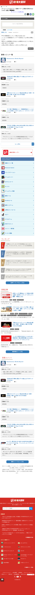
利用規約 (20, 572)
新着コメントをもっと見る (17, 461)
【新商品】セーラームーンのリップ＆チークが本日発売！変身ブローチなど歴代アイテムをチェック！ (18, 270)
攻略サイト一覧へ (29, 567)
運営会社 (10, 574)
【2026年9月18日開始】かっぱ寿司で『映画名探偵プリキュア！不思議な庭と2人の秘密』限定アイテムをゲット (19, 254)
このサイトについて (6, 572)
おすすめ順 (9, 29)
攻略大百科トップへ (14, 152)
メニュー (2, 580)
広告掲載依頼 (16, 574)
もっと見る (17, 144)
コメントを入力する (17, 23)
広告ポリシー (4, 574)
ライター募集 (31, 574)
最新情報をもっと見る (17, 351)
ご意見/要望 (14, 572)
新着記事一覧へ (30, 537)
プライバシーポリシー (28, 572)
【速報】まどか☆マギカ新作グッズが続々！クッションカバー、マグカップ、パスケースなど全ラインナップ (19, 262)
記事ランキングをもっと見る (17, 282)
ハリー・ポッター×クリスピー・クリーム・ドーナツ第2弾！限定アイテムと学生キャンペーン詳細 (19, 276)
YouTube (18, 577)
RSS (20, 576)
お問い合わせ (23, 574)
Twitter (15, 576)
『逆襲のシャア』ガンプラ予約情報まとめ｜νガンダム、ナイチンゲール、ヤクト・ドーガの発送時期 (19, 244)
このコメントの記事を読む (18, 11)
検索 (31, 508)
